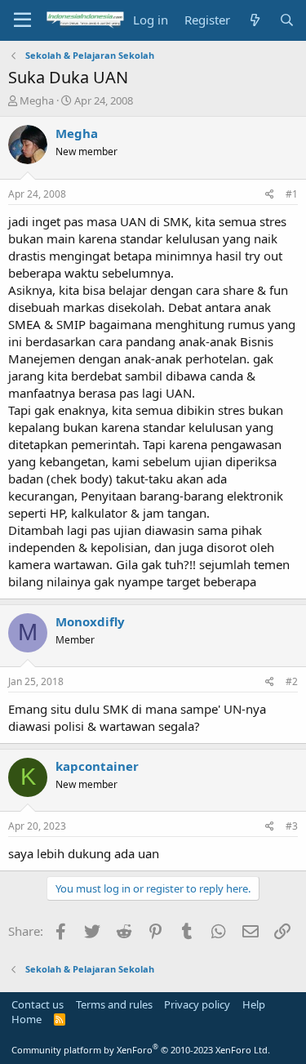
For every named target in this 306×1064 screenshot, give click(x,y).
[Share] (269, 194)
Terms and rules (114, 1004)
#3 (292, 826)
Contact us (37, 1004)
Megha (37, 100)
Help (253, 1004)
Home (26, 1019)
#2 (292, 681)
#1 (292, 194)
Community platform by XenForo (140, 1050)
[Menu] (22, 20)
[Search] (287, 20)
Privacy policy (197, 1004)
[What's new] (254, 20)
